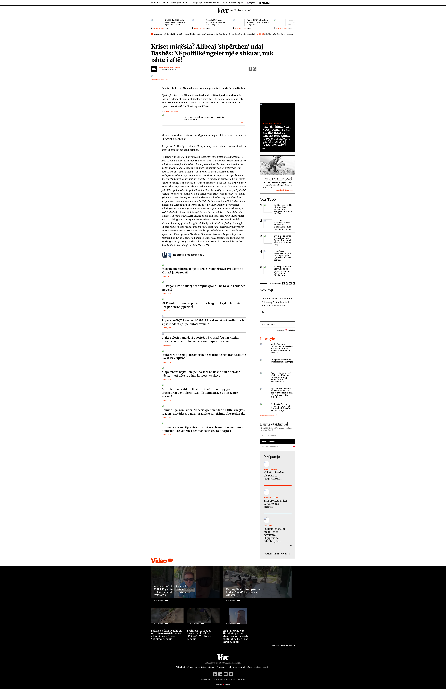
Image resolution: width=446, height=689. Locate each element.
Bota (225, 3)
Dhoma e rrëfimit (212, 3)
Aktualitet (155, 3)
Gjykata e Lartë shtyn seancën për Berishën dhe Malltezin (204, 118)
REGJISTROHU (268, 441)
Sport (240, 3)
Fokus (165, 3)
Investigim (176, 3)
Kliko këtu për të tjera (282, 190)
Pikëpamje (197, 3)
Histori (232, 3)
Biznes (186, 3)
